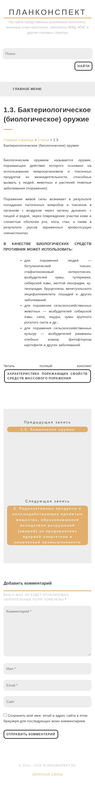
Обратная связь (47, 774)
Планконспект (47, 12)
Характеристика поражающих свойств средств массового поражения (47, 376)
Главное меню (27, 89)
